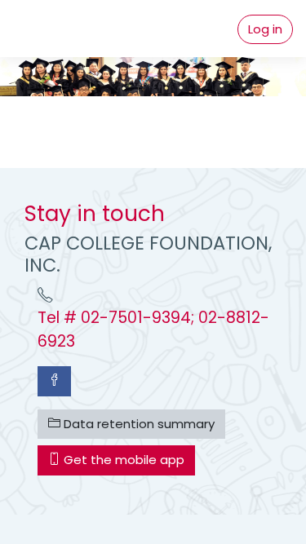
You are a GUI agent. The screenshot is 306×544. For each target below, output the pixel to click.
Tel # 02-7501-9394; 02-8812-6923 (153, 329)
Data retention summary (137, 423)
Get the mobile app (122, 459)
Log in (265, 29)
